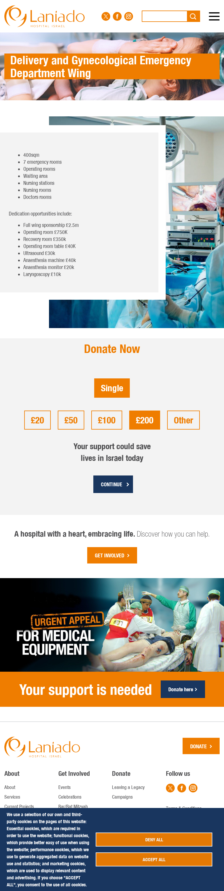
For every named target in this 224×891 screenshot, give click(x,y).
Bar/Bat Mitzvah (73, 806)
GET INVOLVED (109, 555)
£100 (107, 420)
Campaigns (122, 797)
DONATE (198, 746)
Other (183, 420)
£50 (71, 420)
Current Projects (19, 806)
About (9, 787)
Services (12, 797)
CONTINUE (111, 484)
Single (112, 387)
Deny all (154, 839)
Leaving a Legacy (128, 787)
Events (64, 787)
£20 (37, 420)
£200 (144, 420)
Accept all (154, 859)
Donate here (180, 689)
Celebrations (69, 797)
